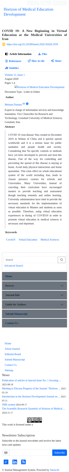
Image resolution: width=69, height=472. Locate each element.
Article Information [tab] (20, 54)
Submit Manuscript (16, 313)
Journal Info (12, 295)
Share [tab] (58, 60)
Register (45, 3)
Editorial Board (13, 354)
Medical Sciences (50, 239)
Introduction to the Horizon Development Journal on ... (31, 396)
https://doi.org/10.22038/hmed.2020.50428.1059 (32, 44)
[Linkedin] (15, 463)
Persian (60, 3)
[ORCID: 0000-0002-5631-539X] (27, 103)
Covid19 (10, 239)
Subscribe (59, 452)
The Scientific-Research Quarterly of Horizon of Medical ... (33, 408)
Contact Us (11, 323)
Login (34, 3)
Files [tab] (44, 54)
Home (8, 276)
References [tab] (15, 61)
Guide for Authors (15, 304)
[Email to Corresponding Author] (23, 103)
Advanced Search (13, 265)
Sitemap (9, 370)
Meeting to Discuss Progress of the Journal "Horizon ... (31, 388)
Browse (9, 285)
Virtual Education (28, 239)
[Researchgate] (6, 463)
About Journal (12, 348)
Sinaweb (54, 469)
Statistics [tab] (14, 68)
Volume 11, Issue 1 (15, 74)
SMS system (8, 404)
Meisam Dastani (13, 104)
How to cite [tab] (38, 60)
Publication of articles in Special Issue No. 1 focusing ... (31, 380)
